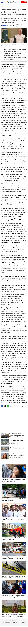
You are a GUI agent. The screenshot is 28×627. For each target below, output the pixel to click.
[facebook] (2, 406)
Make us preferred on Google (17, 406)
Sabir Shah (5, 25)
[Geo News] (12, 2)
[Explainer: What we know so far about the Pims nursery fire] (5, 449)
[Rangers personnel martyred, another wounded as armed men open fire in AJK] (5, 442)
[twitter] (5, 406)
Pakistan (3, 6)
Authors (19, 622)
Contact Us (14, 622)
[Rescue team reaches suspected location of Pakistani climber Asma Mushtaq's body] (5, 456)
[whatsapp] (7, 406)
